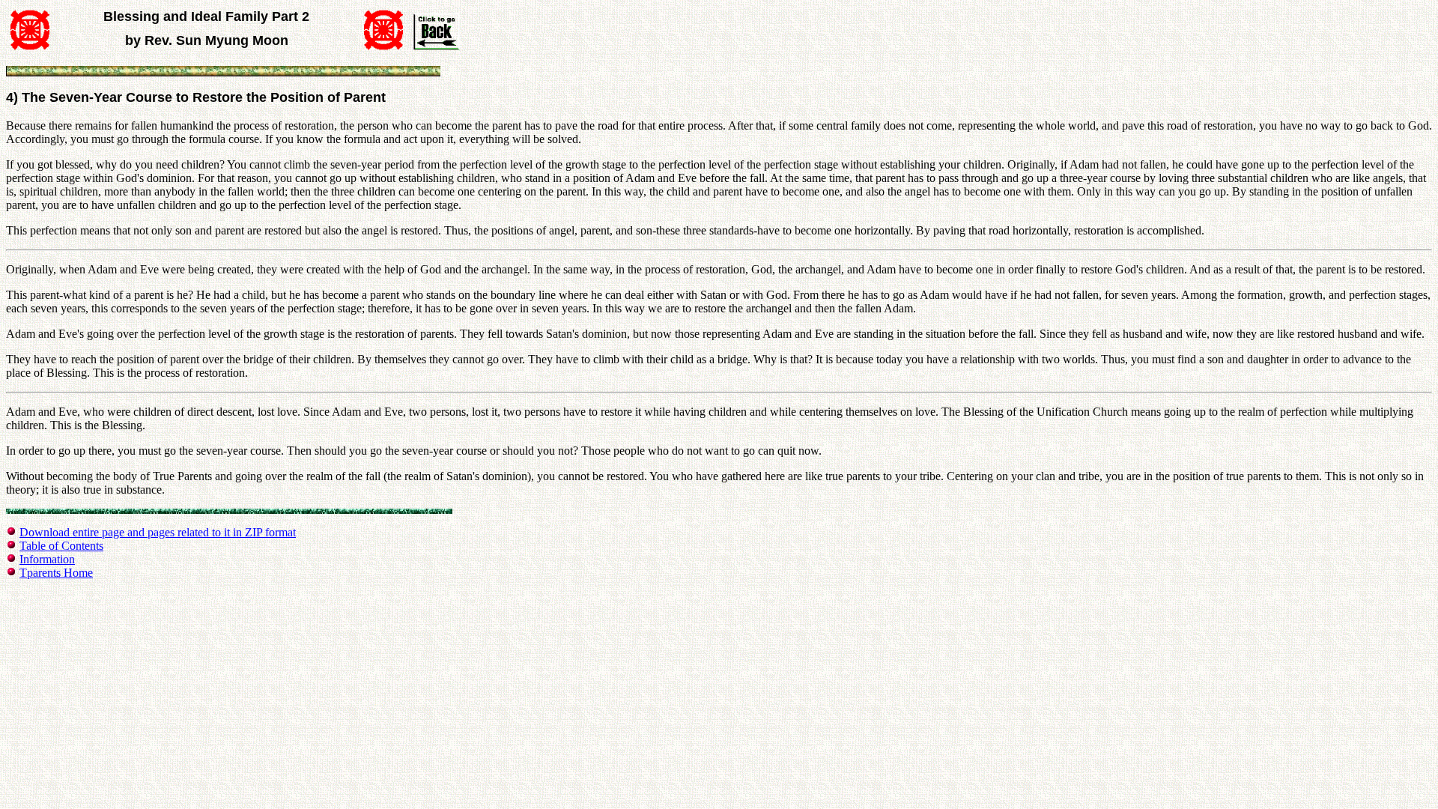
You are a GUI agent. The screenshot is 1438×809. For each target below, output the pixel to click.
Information (47, 559)
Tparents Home (56, 572)
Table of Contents (61, 545)
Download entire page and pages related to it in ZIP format (157, 532)
